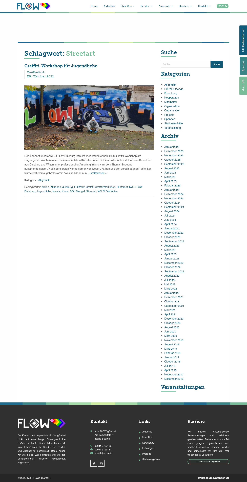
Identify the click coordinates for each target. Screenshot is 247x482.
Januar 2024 (171, 228)
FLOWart (79, 187)
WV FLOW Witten (108, 191)
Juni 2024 (170, 220)
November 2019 (173, 340)
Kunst (65, 191)
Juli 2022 (169, 280)
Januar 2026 (171, 147)
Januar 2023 (171, 258)
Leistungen (148, 448)
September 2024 (174, 207)
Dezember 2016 (173, 379)
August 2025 (171, 168)
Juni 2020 (170, 331)
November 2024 (173, 198)
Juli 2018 (169, 366)
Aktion (45, 187)
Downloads (148, 442)
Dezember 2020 (173, 318)
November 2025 (173, 155)
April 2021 (170, 314)
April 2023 (170, 254)
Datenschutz (221, 478)
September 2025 (174, 164)
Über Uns (126, 6)
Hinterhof (122, 187)
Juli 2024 (169, 215)
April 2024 (170, 224)
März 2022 (170, 288)
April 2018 (170, 370)
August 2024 (171, 211)
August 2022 (171, 275)
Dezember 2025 (173, 151)
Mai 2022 (169, 284)
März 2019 (170, 348)
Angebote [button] (164, 6)
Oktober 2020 (172, 323)
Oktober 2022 (172, 267)
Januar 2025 (171, 190)
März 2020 (170, 336)
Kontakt (203, 6)
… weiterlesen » (97, 173)
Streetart (91, 191)
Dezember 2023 (173, 232)
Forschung (170, 93)
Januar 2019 (171, 357)
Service (145, 6)
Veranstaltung (172, 128)
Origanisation (172, 110)
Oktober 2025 (172, 159)
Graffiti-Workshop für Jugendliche (60, 65)
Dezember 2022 (173, 263)
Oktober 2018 (172, 361)
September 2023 (174, 241)
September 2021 (174, 306)
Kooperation (171, 97)
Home (94, 6)
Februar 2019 (172, 353)
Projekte (169, 115)
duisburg (67, 187)
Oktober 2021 (172, 301)
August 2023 (171, 245)
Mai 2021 (169, 310)
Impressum (205, 478)
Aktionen (55, 187)
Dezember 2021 (173, 297)
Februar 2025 (172, 185)
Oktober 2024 (172, 202)
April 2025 (170, 181)
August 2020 (171, 327)
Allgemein (44, 180)
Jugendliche (44, 191)
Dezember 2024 (173, 194)
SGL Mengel (77, 191)
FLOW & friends (173, 89)
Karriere (184, 6)
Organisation (172, 106)
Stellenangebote (151, 459)
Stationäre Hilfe (173, 123)
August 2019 (171, 344)
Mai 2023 (169, 250)
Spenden (169, 119)
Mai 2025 (169, 177)
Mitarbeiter (170, 102)
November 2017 (173, 374)
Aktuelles (109, 6)
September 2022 (174, 271)
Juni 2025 (170, 172)
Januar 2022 (171, 293)
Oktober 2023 (172, 237)
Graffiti (90, 187)
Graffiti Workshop (105, 187)
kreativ (56, 191)
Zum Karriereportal (208, 461)
